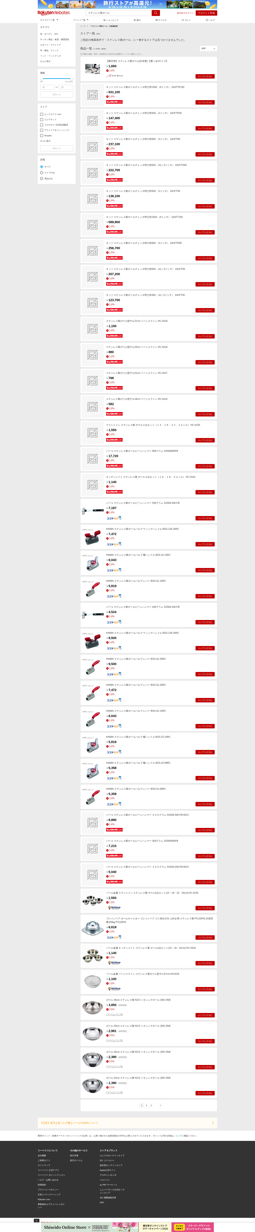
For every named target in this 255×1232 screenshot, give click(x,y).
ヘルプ (212, 20)
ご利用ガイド (44, 1160)
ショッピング (112, 20)
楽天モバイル (76, 1160)
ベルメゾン (105, 1180)
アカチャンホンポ (108, 1175)
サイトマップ (44, 1165)
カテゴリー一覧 (47, 20)
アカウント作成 (206, 13)
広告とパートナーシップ (49, 1194)
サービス (162, 20)
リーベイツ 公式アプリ (48, 1170)
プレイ (188, 20)
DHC (102, 1202)
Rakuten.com (44, 1199)
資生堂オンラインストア (111, 1165)
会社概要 (42, 1155)
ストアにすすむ (205, 76)
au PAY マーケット (108, 1185)
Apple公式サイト (107, 1170)
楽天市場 (74, 1155)
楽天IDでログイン (185, 13)
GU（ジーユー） (107, 1160)
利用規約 (42, 1185)
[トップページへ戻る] (54, 13)
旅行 (139, 20)
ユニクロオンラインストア (112, 1155)
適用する (57, 94)
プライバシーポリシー (48, 1189)
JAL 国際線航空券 (108, 1197)
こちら (177, 1136)
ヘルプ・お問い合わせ (48, 1180)
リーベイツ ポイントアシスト (51, 1175)
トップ (83, 26)
